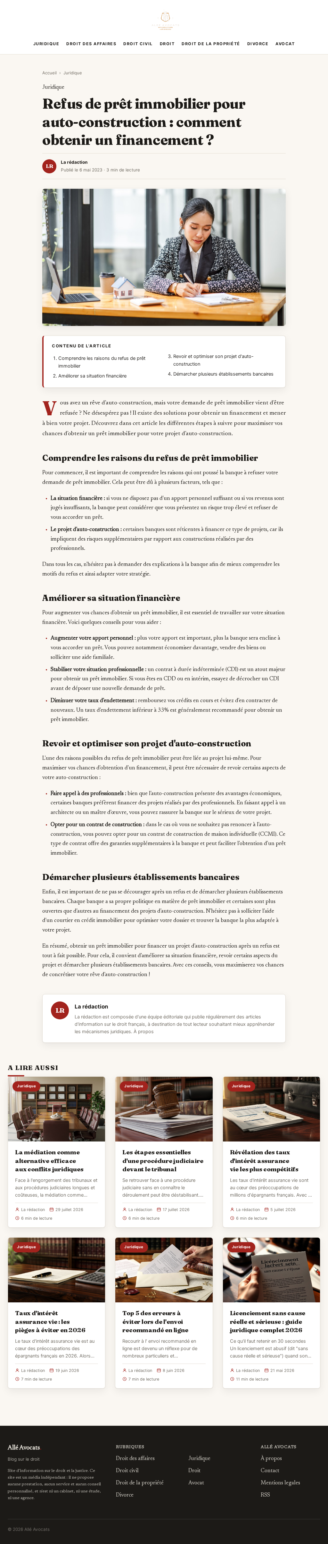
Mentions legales (280, 1483)
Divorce (258, 43)
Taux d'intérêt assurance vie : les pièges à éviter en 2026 (50, 1321)
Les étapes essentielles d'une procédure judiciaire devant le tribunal (162, 1160)
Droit (167, 43)
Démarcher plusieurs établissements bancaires (223, 374)
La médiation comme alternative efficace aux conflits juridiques (49, 1160)
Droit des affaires (91, 43)
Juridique (46, 43)
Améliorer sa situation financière (92, 376)
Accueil (49, 72)
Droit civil (138, 43)
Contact (270, 1471)
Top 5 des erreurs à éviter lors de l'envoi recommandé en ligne (155, 1321)
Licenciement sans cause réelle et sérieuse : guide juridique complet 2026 (268, 1321)
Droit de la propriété (211, 43)
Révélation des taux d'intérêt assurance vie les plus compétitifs (264, 1160)
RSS (265, 1495)
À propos (144, 1031)
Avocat (285, 43)
